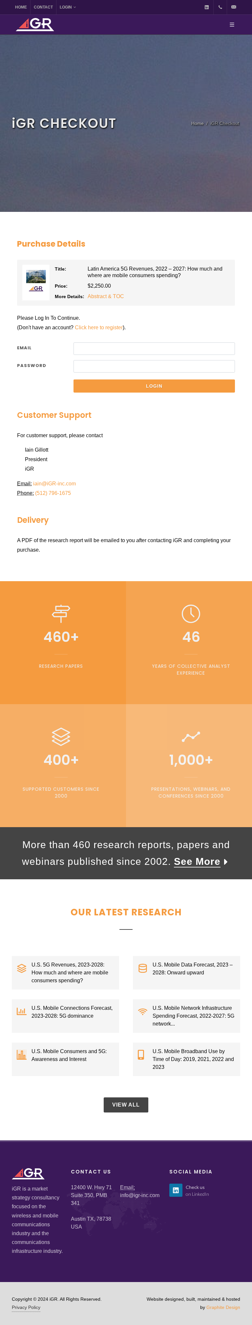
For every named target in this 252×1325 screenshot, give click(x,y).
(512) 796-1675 (53, 493)
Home (21, 7)
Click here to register (99, 327)
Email (24, 348)
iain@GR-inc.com (54, 483)
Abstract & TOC (106, 296)
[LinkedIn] (206, 7)
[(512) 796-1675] (220, 7)
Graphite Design (223, 1307)
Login (66, 7)
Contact (43, 7)
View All (126, 1105)
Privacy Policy (26, 1307)
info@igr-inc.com (139, 1195)
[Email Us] (233, 7)
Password (31, 365)
